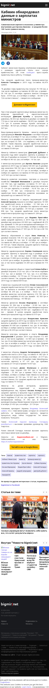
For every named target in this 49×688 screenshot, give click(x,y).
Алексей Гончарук (40, 467)
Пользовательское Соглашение (13, 649)
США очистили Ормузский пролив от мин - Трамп (19, 561)
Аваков (9, 455)
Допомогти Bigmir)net (24, 104)
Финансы (29, 624)
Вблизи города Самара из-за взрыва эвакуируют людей (6, 568)
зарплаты (31, 455)
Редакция (32, 645)
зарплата (41, 455)
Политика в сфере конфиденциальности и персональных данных (22, 650)
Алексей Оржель (8, 471)
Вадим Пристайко (24, 467)
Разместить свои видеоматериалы (22, 647)
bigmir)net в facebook (10, 485)
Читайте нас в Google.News (24, 447)
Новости (4, 624)
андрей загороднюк (24, 471)
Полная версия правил (10, 673)
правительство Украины (10, 463)
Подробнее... (5, 682)
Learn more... (27, 687)
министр (22, 459)
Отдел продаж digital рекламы (27, 655)
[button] (43, 492)
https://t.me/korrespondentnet (12, 441)
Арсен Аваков (27, 463)
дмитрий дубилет (40, 471)
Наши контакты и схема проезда (13, 645)
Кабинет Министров (9, 459)
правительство (20, 455)
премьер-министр (34, 459)
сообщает (30, 72)
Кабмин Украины (40, 463)
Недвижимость (31, 621)
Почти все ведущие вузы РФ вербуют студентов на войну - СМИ (32, 562)
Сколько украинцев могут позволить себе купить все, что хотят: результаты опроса (24, 531)
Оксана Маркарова (8, 467)
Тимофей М (6, 475)
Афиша (3, 621)
